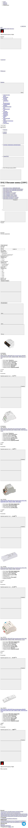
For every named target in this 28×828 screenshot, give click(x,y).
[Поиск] (11, 44)
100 (3, 272)
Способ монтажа (4, 261)
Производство (6, 818)
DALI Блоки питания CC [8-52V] (10, 198)
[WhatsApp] (10, 26)
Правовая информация (6, 825)
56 (3, 269)
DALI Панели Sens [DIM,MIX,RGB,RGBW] (13, 190)
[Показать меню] (13, 139)
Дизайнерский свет (19, 813)
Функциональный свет (9, 813)
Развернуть (15, 199)
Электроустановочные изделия (10, 816)
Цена (2, 313)
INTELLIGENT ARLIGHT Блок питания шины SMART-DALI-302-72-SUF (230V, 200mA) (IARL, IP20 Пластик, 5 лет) (13, 357)
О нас (4, 1)
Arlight (9, 826)
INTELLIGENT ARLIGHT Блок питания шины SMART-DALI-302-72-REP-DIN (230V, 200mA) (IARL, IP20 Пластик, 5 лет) (14, 430)
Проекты (5, 4)
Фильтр (2, 334)
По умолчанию (4, 302)
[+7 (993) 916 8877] (10, 809)
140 (3, 275)
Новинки (5, 129)
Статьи (21, 821)
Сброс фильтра (4, 245)
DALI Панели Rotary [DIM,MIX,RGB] (11, 188)
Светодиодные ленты (5, 811)
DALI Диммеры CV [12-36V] (9, 192)
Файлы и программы (21, 822)
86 (3, 271)
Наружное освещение (5, 114)
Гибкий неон (4, 117)
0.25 (3, 260)
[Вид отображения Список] (11, 297)
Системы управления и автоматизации (12, 812)
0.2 (3, 258)
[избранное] (11, 402)
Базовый (3, 232)
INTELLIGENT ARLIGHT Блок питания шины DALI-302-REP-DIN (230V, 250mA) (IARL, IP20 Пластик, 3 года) (14, 639)
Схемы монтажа (12, 822)
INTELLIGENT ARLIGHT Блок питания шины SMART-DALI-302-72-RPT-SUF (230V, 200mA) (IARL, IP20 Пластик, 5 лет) (14, 710)
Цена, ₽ (2, 247)
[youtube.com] (10, 799)
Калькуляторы (6, 822)
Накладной (5, 265)
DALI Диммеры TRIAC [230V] (10, 195)
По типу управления (5, 233)
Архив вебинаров (15, 821)
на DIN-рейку (5, 264)
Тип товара (3, 250)
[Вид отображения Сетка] (11, 286)
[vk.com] (10, 779)
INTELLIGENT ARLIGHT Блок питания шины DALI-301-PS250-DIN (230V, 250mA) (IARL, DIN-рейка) (14, 501)
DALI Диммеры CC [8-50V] (9, 193)
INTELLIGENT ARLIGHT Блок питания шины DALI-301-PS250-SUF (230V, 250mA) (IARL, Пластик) (14, 568)
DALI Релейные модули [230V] (10, 196)
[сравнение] (11, 392)
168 (3, 277)
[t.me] (10, 789)
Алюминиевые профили (6, 105)
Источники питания (5, 98)
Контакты (12, 28)
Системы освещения (5, 112)
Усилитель (4, 253)
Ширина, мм (3, 278)
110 (3, 274)
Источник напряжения (7, 254)
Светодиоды (6, 123)
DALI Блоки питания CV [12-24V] (10, 197)
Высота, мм (3, 279)
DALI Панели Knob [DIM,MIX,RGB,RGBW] (13, 189)
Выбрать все (3, 251)
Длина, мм (3, 266)
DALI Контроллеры (7, 191)
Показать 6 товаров (5, 280)
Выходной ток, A (4, 256)
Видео (6, 821)
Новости (5, 2)
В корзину (23, 386)
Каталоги (3, 821)
